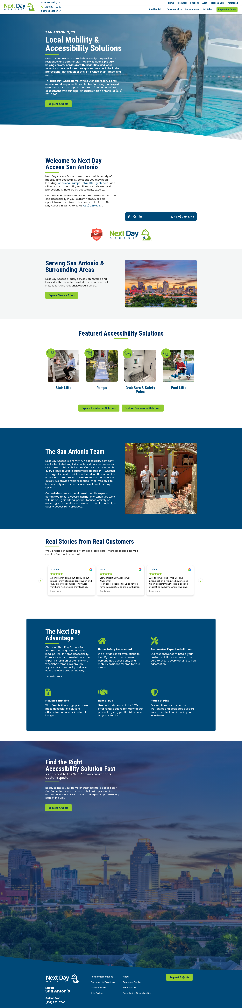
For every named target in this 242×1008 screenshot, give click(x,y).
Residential (154, 9)
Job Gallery (208, 9)
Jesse (153, 569)
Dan (53, 569)
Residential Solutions (102, 977)
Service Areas (192, 9)
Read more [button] (55, 591)
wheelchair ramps (69, 183)
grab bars (102, 183)
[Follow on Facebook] (129, 216)
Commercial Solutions (103, 982)
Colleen (104, 569)
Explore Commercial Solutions (142, 408)
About (205, 2)
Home (171, 2)
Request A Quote (227, 9)
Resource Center (132, 982)
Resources (182, 2)
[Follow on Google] (134, 216)
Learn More (53, 677)
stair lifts (88, 183)
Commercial (173, 9)
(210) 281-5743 (52, 7)
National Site (217, 2)
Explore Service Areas (61, 295)
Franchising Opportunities (137, 993)
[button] (200, 581)
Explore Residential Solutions (99, 408)
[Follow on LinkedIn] (140, 216)
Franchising (232, 2)
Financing (194, 2)
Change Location (50, 11)
